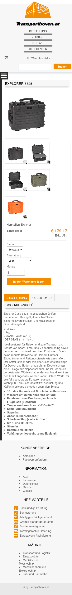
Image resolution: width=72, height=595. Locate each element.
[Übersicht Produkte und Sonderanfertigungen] (4, 75)
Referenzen (38, 49)
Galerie (27, 487)
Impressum (29, 480)
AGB (25, 477)
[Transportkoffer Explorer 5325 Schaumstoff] (48, 162)
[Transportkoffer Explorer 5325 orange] (25, 217)
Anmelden (29, 456)
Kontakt (38, 43)
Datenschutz (30, 483)
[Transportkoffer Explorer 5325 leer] (25, 189)
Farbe (10, 244)
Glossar (27, 491)
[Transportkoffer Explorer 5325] (25, 162)
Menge (11, 266)
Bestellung (38, 31)
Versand (38, 37)
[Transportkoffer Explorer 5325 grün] (48, 189)
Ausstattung (14, 255)
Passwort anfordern (35, 459)
